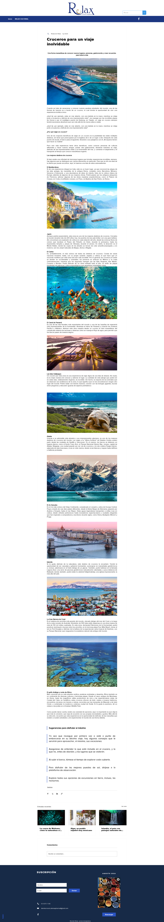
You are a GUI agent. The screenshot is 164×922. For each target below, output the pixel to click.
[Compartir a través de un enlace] (62, 794)
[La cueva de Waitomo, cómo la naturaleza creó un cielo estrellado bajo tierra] (51, 817)
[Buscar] (144, 13)
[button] (21, 18)
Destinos (49, 787)
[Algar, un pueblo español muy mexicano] (82, 817)
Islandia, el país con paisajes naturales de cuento (111, 829)
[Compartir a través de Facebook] (48, 794)
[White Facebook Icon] (38, 914)
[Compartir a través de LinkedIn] (57, 794)
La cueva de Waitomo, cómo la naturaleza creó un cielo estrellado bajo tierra (51, 829)
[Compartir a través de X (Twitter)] (52, 794)
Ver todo (124, 806)
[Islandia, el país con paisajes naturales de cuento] (113, 817)
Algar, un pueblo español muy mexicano (81, 829)
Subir (3, 916)
